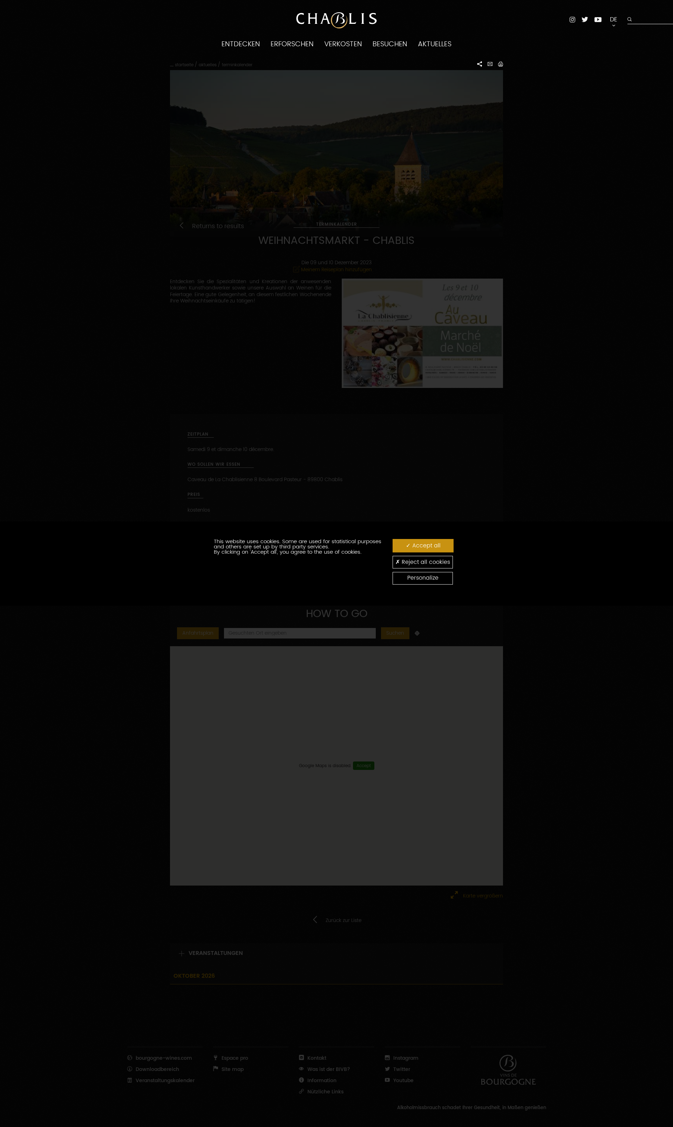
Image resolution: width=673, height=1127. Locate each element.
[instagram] (572, 19)
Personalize (423, 578)
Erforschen (292, 44)
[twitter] (585, 19)
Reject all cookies (425, 562)
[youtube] (597, 19)
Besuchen (390, 44)
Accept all (425, 545)
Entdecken (241, 44)
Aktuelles (434, 44)
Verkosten (343, 44)
